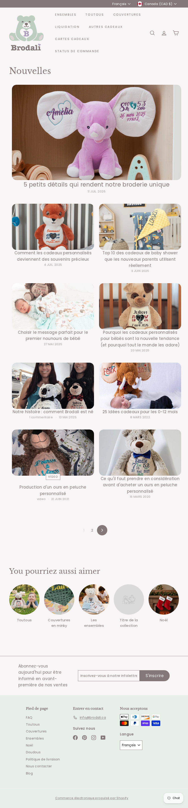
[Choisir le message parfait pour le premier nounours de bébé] (53, 306)
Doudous (33, 752)
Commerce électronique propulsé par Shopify (91, 798)
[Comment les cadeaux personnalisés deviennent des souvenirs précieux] (53, 227)
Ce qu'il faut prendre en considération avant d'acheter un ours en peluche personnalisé (140, 485)
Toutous (95, 14)
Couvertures (127, 14)
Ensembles (65, 14)
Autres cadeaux (106, 27)
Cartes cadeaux (72, 39)
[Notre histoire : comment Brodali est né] (53, 386)
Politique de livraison (43, 759)
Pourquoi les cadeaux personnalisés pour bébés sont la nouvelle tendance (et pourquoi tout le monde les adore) (140, 338)
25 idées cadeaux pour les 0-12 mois (140, 412)
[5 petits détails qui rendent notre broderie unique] (96, 132)
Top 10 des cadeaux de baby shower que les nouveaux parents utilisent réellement (140, 259)
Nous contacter (39, 766)
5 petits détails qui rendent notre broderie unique (96, 185)
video (53, 477)
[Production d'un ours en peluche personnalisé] (53, 452)
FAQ (29, 717)
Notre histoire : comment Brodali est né (53, 412)
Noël (29, 745)
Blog (29, 773)
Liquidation (67, 27)
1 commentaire (41, 417)
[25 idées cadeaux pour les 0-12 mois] (140, 386)
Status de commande (77, 51)
